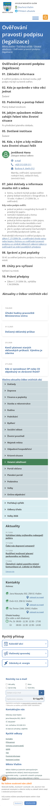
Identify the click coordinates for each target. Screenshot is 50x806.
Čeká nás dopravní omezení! (20, 545)
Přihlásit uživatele (26, 11)
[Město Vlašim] (7, 7)
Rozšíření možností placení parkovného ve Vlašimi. (19, 555)
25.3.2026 (8, 342)
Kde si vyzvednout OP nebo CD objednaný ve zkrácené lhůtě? (22, 370)
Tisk (7, 753)
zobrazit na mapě (37, 597)
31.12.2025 (9, 327)
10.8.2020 (8, 308)
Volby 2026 (12, 516)
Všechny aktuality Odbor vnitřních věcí (22, 379)
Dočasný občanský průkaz (20, 331)
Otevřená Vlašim (25, 7)
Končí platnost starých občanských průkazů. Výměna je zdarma (23, 350)
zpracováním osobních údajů (32, 703)
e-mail (18, 160)
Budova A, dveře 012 (24, 168)
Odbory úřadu (14, 509)
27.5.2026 (8, 364)
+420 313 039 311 (23, 164)
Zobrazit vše (10, 571)
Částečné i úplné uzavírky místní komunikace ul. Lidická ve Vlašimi (23, 565)
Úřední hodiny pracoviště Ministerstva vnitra (19, 314)
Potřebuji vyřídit (15, 503)
